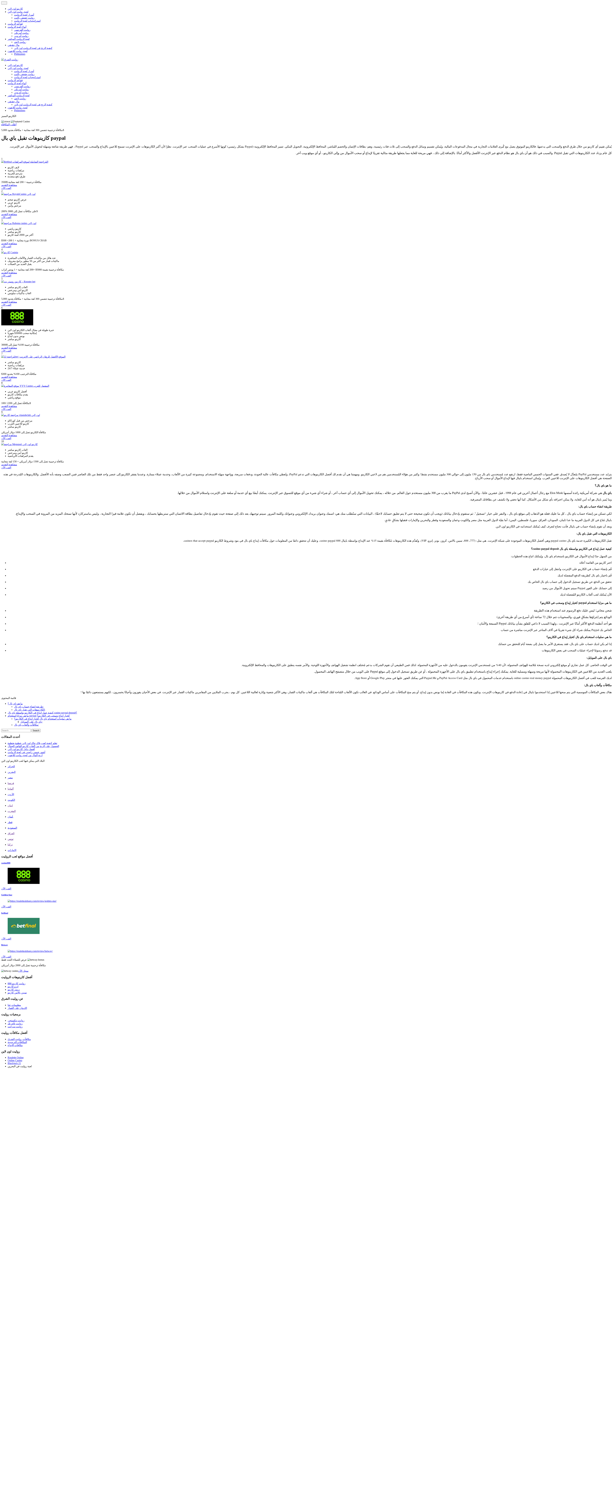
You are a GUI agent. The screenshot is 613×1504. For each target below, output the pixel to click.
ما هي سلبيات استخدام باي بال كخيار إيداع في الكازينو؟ (43, 718)
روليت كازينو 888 (17, 983)
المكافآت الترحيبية (17, 1042)
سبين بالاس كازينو (17, 992)
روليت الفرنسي (22, 30)
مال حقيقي (13, 45)
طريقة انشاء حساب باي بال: (29, 706)
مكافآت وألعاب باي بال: (26, 724)
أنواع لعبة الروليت (17, 27)
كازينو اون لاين (15, 8)
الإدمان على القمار (17, 1008)
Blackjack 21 (14, 1063)
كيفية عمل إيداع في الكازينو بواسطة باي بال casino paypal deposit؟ (42, 712)
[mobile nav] (4, 3)
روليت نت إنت (15, 1026)
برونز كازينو (14, 989)
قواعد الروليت (15, 23)
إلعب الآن (6, 188)
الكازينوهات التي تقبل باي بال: (29, 709)
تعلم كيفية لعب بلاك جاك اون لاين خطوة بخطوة (32, 743)
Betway (4, 945)
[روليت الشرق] (9, 59)
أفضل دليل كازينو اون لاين (21, 749)
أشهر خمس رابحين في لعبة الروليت (26, 752)
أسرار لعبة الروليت (24, 14)
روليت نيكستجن (16, 1020)
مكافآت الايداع (15, 1045)
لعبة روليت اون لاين (18, 11)
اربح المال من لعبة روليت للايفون (25, 755)
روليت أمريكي (21, 33)
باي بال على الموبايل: (31, 721)
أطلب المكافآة (8, 124)
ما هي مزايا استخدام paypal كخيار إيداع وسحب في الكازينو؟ (39, 715)
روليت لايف (20, 42)
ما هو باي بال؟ (15, 703)
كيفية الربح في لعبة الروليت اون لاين (33, 48)
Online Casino (15, 1060)
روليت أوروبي (21, 36)
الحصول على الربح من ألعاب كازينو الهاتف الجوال (33, 746)
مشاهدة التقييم (9, 185)
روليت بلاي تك (15, 1023)
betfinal (4, 913)
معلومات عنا (14, 1005)
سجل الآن (23, 971)
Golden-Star (6, 895)
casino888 (5, 863)
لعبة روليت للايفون (17, 51)
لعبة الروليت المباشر (19, 39)
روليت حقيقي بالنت (24, 17)
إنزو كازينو (13, 986)
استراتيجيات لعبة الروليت (27, 20)
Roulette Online (16, 1057)
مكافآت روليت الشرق (19, 1039)
